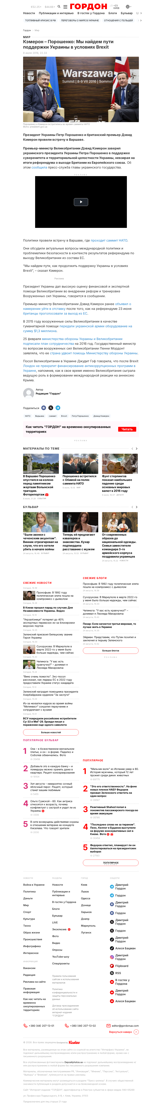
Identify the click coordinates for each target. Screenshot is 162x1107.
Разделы (57, 878)
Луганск (86, 932)
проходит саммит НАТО (109, 240)
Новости (29, 13)
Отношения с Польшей (118, 20)
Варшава (39, 416)
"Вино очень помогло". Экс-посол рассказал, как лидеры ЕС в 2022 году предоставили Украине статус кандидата (48, 679)
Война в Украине (33, 884)
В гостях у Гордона (91, 13)
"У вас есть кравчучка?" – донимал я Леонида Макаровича (105, 612)
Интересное (30, 953)
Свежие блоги (95, 578)
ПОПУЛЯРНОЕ (93, 760)
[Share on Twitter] (50, 408)
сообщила (39, 167)
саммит (52, 416)
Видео (56, 943)
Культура (29, 918)
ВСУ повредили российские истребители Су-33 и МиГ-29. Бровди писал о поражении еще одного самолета (49, 721)
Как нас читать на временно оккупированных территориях (34, 1004)
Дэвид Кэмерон (101, 416)
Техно (27, 925)
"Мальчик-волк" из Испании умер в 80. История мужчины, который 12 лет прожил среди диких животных (114, 772)
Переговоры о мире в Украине (80, 20)
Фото (55, 936)
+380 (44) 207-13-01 (41, 1025)
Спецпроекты (61, 963)
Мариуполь (88, 925)
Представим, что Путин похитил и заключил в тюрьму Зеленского (109, 639)
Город (84, 878)
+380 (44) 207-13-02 (83, 1025)
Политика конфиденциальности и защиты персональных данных (64, 994)
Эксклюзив (59, 929)
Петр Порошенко (80, 416)
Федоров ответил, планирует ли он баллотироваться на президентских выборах (113, 848)
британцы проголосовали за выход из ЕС (55, 313)
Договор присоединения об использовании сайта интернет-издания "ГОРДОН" (65, 1010)
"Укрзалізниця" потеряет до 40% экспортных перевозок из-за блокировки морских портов (49, 622)
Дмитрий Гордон (121, 886)
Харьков (86, 912)
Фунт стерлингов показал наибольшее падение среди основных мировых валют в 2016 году (117, 483)
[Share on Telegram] (58, 408)
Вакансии (29, 968)
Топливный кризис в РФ (40, 20)
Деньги (120, 495)
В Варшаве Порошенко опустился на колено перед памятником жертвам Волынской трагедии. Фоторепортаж (39, 485)
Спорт (27, 912)
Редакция (29, 974)
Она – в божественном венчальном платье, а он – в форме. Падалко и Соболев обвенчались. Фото (52, 752)
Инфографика (32, 946)
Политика (29, 891)
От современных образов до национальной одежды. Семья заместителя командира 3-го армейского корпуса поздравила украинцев (119, 545)
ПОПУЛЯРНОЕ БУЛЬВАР (41, 740)
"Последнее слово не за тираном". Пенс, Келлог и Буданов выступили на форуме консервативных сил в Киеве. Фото (113, 829)
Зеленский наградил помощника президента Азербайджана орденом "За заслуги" (50, 693)
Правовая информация (31, 990)
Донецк (86, 905)
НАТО (28, 416)
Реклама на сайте (34, 981)
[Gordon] (88, 6)
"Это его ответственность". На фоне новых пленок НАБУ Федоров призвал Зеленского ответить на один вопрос (113, 791)
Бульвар (127, 13)
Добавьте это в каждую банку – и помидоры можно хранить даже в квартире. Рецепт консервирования (52, 769)
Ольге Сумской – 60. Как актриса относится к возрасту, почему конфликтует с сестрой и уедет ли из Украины (53, 806)
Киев (84, 884)
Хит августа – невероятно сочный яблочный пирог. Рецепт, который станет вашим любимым (51, 787)
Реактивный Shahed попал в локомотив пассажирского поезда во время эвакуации (114, 810)
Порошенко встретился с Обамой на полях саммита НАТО (79, 479)
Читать (127, 429)
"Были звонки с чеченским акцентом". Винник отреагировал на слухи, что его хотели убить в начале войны (40, 542)
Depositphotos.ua (74, 1062)
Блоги (113, 13)
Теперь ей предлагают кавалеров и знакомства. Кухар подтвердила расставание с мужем (79, 542)
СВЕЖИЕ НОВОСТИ (37, 582)
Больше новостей (51, 732)
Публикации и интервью (56, 13)
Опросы (57, 949)
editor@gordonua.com (125, 1025)
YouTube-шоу (60, 956)
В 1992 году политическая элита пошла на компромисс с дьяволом (111, 585)
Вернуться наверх (120, 1031)
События (41, 499)
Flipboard (121, 966)
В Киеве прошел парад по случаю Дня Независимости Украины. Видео (48, 609)
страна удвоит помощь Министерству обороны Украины (93, 353)
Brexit (64, 416)
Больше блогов (110, 650)
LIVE (55, 922)
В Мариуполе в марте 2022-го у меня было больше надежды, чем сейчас (110, 599)
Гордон (27, 30)
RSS (118, 973)
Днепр (85, 918)
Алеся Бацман (125, 948)
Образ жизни (31, 932)
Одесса (85, 898)
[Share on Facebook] (43, 408)
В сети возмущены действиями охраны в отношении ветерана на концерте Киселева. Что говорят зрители (54, 825)
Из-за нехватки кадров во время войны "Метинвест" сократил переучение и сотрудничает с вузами (48, 706)
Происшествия (32, 939)
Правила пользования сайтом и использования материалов (65, 979)
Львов (85, 891)
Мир (37, 30)
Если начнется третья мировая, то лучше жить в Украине (109, 625)
